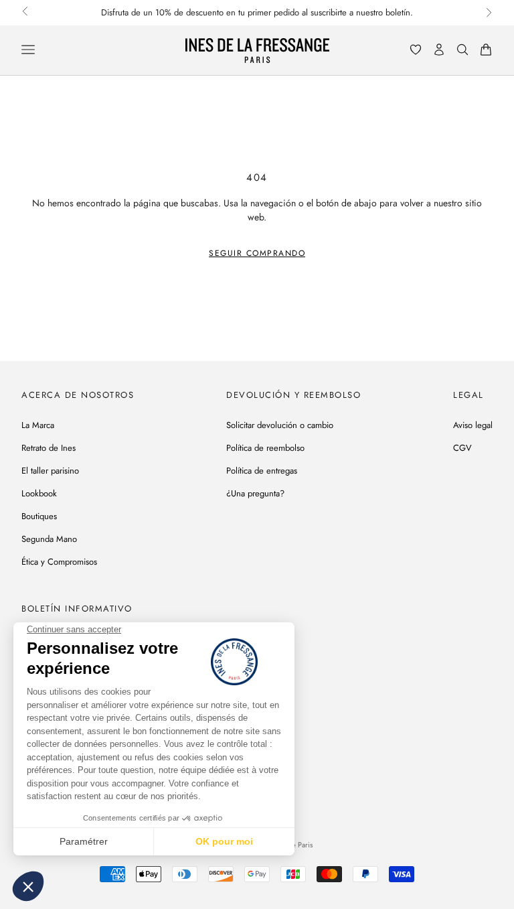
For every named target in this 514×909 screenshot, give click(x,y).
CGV (462, 447)
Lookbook (39, 493)
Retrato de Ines (48, 447)
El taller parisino (50, 470)
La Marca (37, 425)
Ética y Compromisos (59, 561)
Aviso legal (473, 425)
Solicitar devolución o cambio (279, 425)
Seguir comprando (257, 253)
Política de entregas (261, 470)
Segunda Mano (49, 539)
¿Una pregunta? (255, 493)
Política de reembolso (265, 447)
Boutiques (39, 516)
